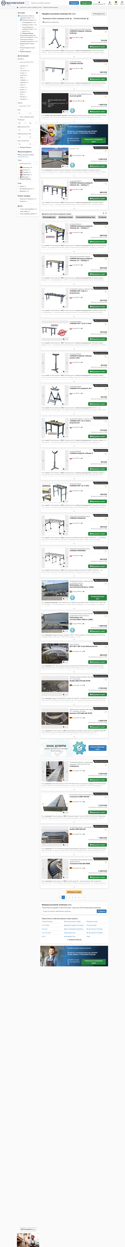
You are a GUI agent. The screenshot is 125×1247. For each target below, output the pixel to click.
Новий (23, 186)
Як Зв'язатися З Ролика (94, 929)
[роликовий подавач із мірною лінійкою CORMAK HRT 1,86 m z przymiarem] (55, 298)
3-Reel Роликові (47, 921)
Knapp (23, 73)
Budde (23, 89)
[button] (122, 3)
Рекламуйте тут (29, 1229)
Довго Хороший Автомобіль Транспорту (77, 929)
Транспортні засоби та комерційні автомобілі (29, 40)
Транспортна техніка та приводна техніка (27, 17)
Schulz (23, 87)
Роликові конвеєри (29, 20)
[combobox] (28, 163)
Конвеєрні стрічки (29, 25)
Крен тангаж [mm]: (23, 141)
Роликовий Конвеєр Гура (85, 217)
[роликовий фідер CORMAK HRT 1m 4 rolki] (55, 493)
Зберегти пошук (75, 892)
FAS (22, 68)
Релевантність (99, 14)
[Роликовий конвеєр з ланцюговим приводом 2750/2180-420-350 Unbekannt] (55, 771)
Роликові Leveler (92, 921)
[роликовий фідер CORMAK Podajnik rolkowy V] (55, 460)
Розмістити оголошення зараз (93, 140)
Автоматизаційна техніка (27, 49)
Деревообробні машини (27, 44)
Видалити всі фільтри (51, 22)
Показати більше (74, 940)
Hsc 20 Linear (46, 933)
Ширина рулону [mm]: (24, 134)
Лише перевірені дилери (28, 214)
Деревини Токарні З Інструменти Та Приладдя (79, 925)
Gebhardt (24, 82)
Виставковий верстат (27, 189)
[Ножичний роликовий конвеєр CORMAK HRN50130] (55, 525)
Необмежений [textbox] (25, 163)
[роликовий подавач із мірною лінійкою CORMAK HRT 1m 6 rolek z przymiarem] (55, 428)
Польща (26, 170)
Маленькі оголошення (28, 199)
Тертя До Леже (91, 925)
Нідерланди (27, 174)
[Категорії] (27, 3)
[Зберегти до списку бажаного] (105, 31)
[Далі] (67, 38)
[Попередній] (43, 38)
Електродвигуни (29, 22)
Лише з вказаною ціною (27, 117)
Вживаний (24, 191)
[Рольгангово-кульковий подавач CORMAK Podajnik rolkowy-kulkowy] (55, 38)
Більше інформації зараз (98, 748)
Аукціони (23, 201)
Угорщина (26, 172)
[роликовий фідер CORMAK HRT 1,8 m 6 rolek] (55, 331)
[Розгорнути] (74, 56)
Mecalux (23, 97)
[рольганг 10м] (55, 158)
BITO (22, 94)
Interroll (23, 75)
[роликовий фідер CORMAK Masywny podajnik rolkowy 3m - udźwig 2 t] (55, 190)
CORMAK (24, 80)
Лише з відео (25, 211)
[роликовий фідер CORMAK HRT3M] (55, 71)
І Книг (88, 936)
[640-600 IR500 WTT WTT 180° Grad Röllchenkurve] (55, 653)
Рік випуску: (21, 120)
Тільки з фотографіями (28, 209)
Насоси (26, 31)
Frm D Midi (45, 925)
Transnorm (24, 70)
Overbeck (24, 99)
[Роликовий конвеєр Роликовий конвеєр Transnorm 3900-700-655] (55, 804)
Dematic (24, 66)
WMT (23, 78)
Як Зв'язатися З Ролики (94, 933)
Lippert (23, 92)
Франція (25, 177)
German (44, 929)
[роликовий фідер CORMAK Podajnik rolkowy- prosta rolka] (55, 363)
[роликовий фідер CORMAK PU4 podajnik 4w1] (55, 395)
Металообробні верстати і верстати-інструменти (29, 36)
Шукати (75, 3)
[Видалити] (70, 19)
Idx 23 (44, 936)
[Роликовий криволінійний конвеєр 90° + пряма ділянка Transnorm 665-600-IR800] (55, 869)
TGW (22, 85)
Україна (23, 157)
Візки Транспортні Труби (72, 921)
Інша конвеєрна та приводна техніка (29, 28)
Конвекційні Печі (69, 936)
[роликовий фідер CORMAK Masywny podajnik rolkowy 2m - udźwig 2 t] (55, 233)
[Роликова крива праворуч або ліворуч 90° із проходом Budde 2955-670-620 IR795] (55, 686)
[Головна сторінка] (17, 7)
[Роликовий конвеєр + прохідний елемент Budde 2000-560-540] (55, 836)
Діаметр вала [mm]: (24, 127)
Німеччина (27, 167)
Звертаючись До (69, 933)
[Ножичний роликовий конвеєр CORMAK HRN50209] (55, 558)
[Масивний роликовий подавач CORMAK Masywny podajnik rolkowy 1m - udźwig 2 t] (55, 266)
